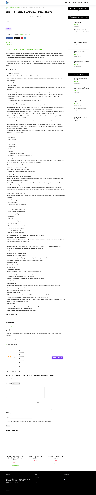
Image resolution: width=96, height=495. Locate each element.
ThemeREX (76, 34)
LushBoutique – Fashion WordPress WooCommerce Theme (81, 61)
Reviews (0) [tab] (9, 44)
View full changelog (34, 49)
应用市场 (80, 2)
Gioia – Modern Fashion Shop (80, 52)
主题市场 (74, 2)
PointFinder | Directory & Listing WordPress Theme (15, 458)
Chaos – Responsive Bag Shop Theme (80, 21)
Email (8, 417)
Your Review (9, 398)
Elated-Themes (77, 47)
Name (8, 412)
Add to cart (8, 28)
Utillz (7, 32)
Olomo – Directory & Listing (55, 457)
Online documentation (12, 318)
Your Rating (9, 383)
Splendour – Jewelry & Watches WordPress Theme (81, 30)
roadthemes (76, 26)
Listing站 (16, 7)
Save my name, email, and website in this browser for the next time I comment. (29, 421)
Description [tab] (9, 42)
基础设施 (67, 2)
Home (7, 7)
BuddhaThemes (77, 66)
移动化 (86, 2)
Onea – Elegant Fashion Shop (80, 43)
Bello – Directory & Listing (35, 457)
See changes (9, 326)
